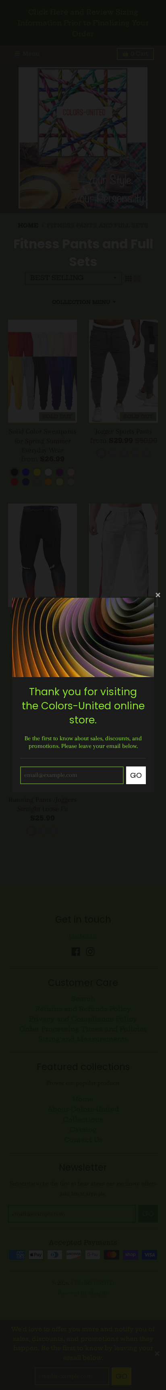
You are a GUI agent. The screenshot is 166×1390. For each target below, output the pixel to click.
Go (136, 775)
